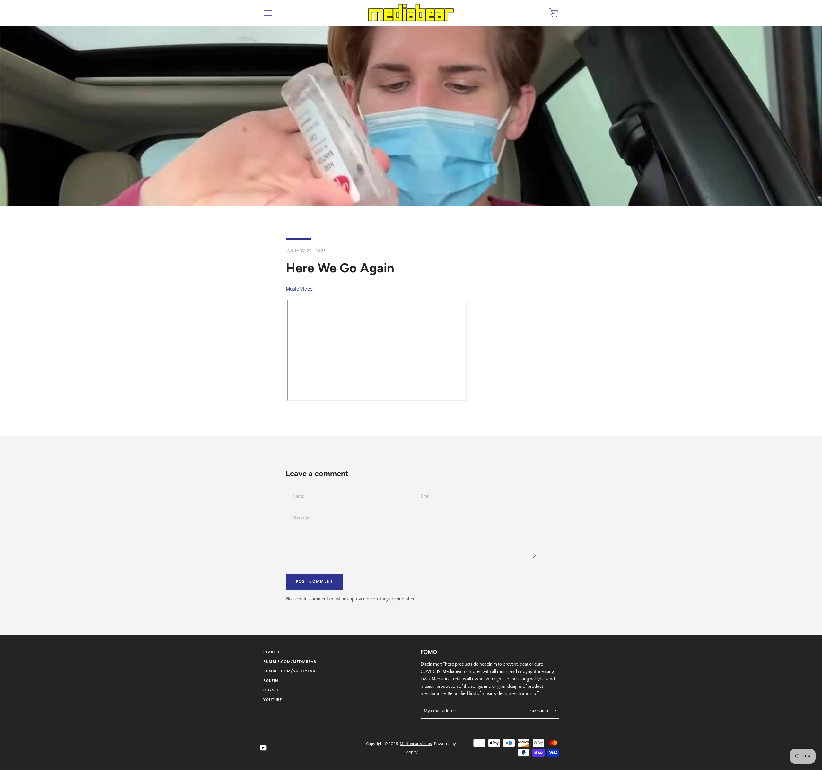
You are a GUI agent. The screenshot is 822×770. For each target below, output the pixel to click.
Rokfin (270, 681)
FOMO (429, 652)
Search (271, 652)
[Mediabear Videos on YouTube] (263, 747)
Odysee (271, 690)
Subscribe (540, 711)
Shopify (411, 752)
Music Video (299, 289)
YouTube (272, 700)
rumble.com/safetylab (289, 671)
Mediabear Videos (416, 743)
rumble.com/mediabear (289, 662)
